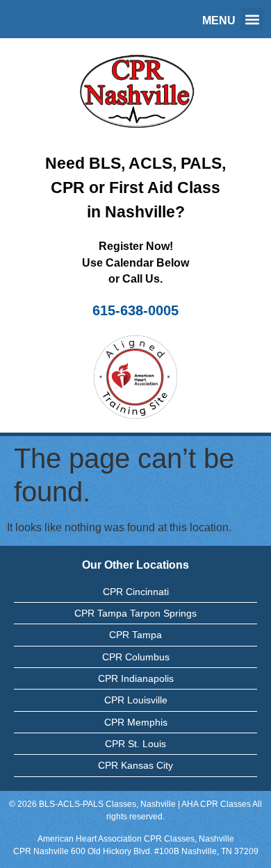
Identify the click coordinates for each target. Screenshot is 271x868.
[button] (251, 19)
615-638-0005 (135, 310)
